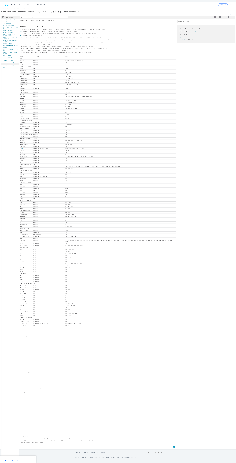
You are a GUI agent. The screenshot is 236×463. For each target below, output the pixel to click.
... (1, 8)
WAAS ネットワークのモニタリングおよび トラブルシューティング (10, 60)
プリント (231, 17)
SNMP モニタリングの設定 (8, 62)
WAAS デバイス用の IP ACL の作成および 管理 (10, 41)
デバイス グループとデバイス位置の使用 (10, 28)
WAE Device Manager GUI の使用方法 (10, 45)
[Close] (34, 457)
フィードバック (194, 31)
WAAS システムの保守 (7, 57)
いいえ (186, 31)
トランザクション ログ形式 (8, 65)
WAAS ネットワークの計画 (8, 25)
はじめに (5, 21)
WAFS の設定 (5, 47)
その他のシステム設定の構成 (8, 43)
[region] (18, 459)
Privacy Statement (5, 460)
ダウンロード (224, 17)
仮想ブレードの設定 (7, 55)
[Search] (21, 17)
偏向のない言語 (224, 14)
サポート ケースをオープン (185, 37)
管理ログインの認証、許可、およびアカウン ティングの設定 (10, 35)
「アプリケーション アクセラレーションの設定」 (90, 42)
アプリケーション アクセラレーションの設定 (10, 50)
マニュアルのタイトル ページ (9, 19)
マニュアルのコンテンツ (11, 17)
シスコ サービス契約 (183, 39)
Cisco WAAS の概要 (7, 23)
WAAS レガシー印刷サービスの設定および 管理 (10, 53)
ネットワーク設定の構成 (8, 32)
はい (180, 31)
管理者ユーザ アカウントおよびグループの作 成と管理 (10, 38)
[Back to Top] (174, 447)
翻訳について (232, 14)
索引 (4, 67)
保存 (217, 17)
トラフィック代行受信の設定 (8, 30)
